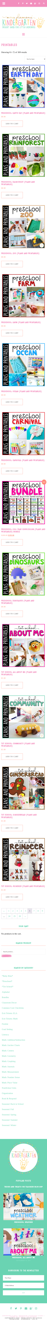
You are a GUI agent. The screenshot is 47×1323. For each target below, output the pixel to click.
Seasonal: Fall (8, 1109)
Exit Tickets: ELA (9, 1013)
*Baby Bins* (7, 976)
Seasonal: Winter (9, 1125)
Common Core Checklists (13, 1008)
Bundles (5, 997)
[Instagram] (39, 3)
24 (9, 916)
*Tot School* (7, 987)
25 (15, 916)
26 (20, 916)
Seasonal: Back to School (13, 1104)
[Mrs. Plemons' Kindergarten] (23, 20)
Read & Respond (9, 1099)
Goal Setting (7, 1029)
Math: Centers (8, 1051)
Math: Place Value (9, 1083)
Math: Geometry (9, 1056)
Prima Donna (26, 1318)
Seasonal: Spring (9, 1115)
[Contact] (31, 3)
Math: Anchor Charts (11, 1045)
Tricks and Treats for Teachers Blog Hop (23, 1187)
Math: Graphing (8, 1061)
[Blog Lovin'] (35, 4)
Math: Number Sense (11, 1077)
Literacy (5, 1035)
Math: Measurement (10, 1072)
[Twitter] (27, 3)
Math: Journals (8, 1067)
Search (12, 957)
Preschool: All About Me (23, 1257)
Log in (34, 1319)
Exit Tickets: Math (10, 1019)
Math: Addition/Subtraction (13, 1040)
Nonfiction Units (9, 1088)
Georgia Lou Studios (28, 1317)
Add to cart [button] (12, 124)
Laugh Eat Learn (35, 1315)
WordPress (25, 1319)
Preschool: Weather (23, 1222)
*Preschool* (7, 981)
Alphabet (6, 992)
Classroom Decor (9, 1003)
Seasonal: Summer (10, 1120)
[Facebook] (19, 3)
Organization (7, 1093)
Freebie (5, 1024)
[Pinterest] (23, 4)
